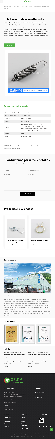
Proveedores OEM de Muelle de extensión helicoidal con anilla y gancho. (21, 301)
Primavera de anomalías (40, 400)
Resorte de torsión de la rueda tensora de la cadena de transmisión (15, 243)
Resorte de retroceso (22, 6)
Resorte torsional (39, 395)
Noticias (23, 421)
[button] (7, 72)
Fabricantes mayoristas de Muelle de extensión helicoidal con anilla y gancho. (28, 299)
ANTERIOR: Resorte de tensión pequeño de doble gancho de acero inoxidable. (23, 145)
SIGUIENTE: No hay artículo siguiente (13, 148)
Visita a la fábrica (8, 423)
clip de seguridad (39, 397)
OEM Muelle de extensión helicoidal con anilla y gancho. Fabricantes (41, 436)
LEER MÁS (6, 366)
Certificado (6, 426)
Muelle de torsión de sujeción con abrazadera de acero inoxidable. (38, 243)
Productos (8, 6)
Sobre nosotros (7, 421)
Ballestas (14, 6)
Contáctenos (24, 428)
